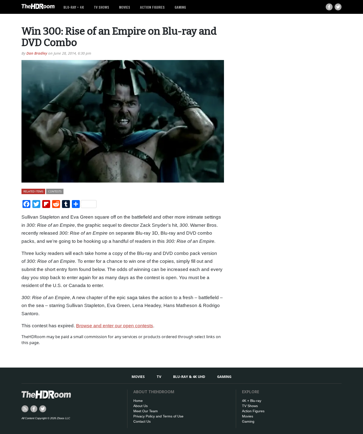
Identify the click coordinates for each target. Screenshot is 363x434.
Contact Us (142, 421)
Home (138, 401)
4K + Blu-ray (251, 401)
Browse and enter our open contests (114, 325)
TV (159, 376)
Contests (54, 191)
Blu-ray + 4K (73, 7)
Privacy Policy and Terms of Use (158, 416)
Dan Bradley (36, 53)
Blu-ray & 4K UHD (189, 376)
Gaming (180, 7)
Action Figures (152, 7)
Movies (124, 7)
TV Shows (101, 7)
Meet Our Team (145, 411)
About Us (140, 406)
